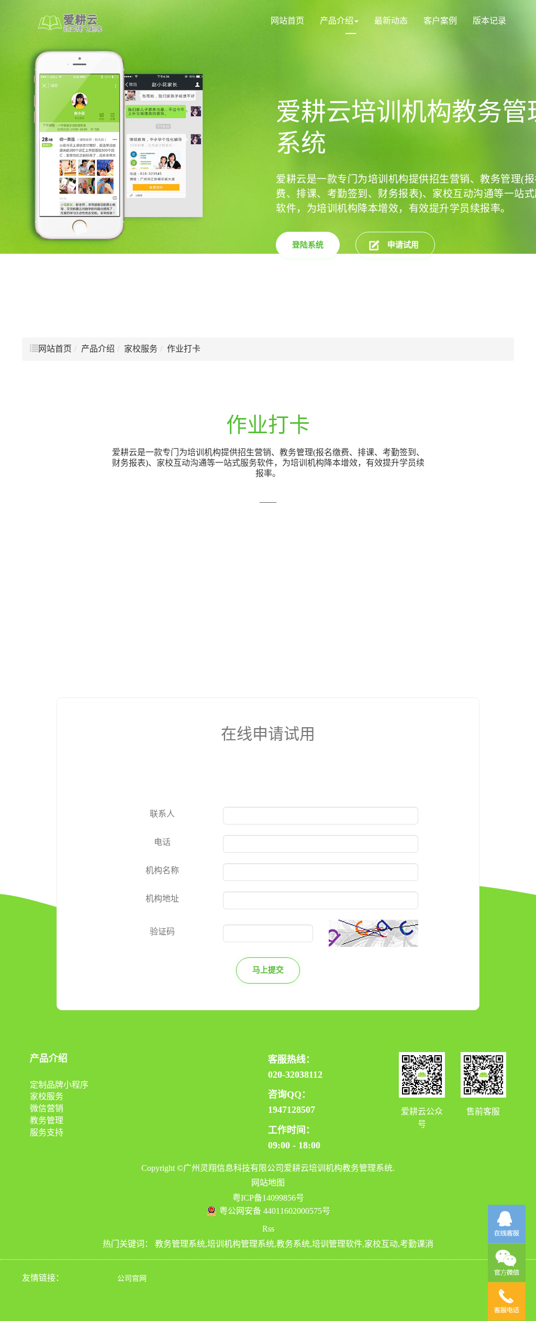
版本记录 (489, 20)
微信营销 (46, 1108)
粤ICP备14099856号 (268, 1197)
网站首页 (287, 20)
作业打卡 (183, 348)
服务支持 (46, 1132)
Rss (268, 1228)
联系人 (162, 813)
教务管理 (46, 1120)
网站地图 (268, 1182)
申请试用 (403, 245)
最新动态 (391, 20)
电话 (162, 842)
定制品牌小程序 (59, 1084)
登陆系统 (307, 245)
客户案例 (440, 20)
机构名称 (162, 870)
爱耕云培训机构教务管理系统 (338, 1168)
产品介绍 (336, 20)
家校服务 (141, 348)
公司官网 (132, 1278)
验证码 (162, 931)
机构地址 (162, 898)
